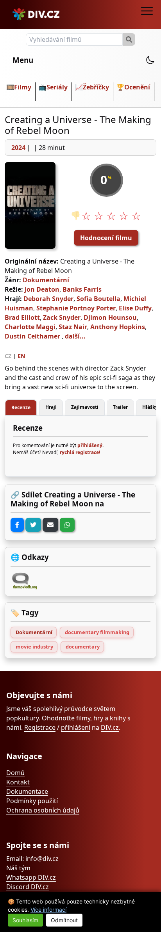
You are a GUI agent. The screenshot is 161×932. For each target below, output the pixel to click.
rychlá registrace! (80, 452)
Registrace (39, 727)
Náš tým (18, 868)
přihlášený (89, 445)
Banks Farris (82, 289)
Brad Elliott (22, 317)
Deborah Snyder (48, 298)
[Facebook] (17, 525)
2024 (18, 147)
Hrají (51, 407)
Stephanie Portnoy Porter (76, 308)
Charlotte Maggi (30, 327)
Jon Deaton (42, 289)
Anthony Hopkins (117, 327)
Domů (15, 772)
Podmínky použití (32, 801)
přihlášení (75, 727)
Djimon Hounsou (110, 317)
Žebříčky (96, 87)
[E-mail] (50, 525)
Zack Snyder (61, 317)
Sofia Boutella (98, 298)
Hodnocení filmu (106, 237)
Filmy (22, 87)
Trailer (120, 407)
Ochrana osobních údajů (42, 810)
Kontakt (18, 782)
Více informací (48, 909)
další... (75, 336)
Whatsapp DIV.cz (31, 877)
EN (21, 356)
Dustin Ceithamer (32, 336)
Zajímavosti (84, 407)
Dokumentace (27, 791)
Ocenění (137, 87)
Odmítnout (64, 920)
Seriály (57, 87)
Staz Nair (73, 327)
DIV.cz (110, 727)
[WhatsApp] (67, 525)
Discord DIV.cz (27, 886)
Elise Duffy (135, 308)
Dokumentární (46, 280)
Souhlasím (25, 920)
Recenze (20, 407)
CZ (8, 356)
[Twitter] (33, 525)
